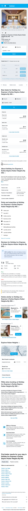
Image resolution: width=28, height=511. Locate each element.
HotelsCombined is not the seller (9, 497)
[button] (2, 5)
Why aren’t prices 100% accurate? (10, 502)
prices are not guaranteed (6, 493)
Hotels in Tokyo (4, 486)
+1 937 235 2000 (5, 41)
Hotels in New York (5, 479)
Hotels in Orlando (5, 475)
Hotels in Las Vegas (5, 468)
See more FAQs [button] (14, 418)
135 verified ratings (11, 43)
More (2, 181)
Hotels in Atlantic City (6, 481)
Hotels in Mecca (5, 470)
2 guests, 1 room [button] (6, 50)
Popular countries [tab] (14, 461)
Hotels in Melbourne (5, 472)
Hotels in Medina (5, 477)
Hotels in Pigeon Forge (6, 473)
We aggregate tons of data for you (9, 499)
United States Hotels (9, 507)
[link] (10, 319)
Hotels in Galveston (5, 484)
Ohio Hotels (20, 507)
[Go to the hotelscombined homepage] (9, 5)
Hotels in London (5, 483)
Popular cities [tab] (5, 461)
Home (3, 507)
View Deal (18, 316)
